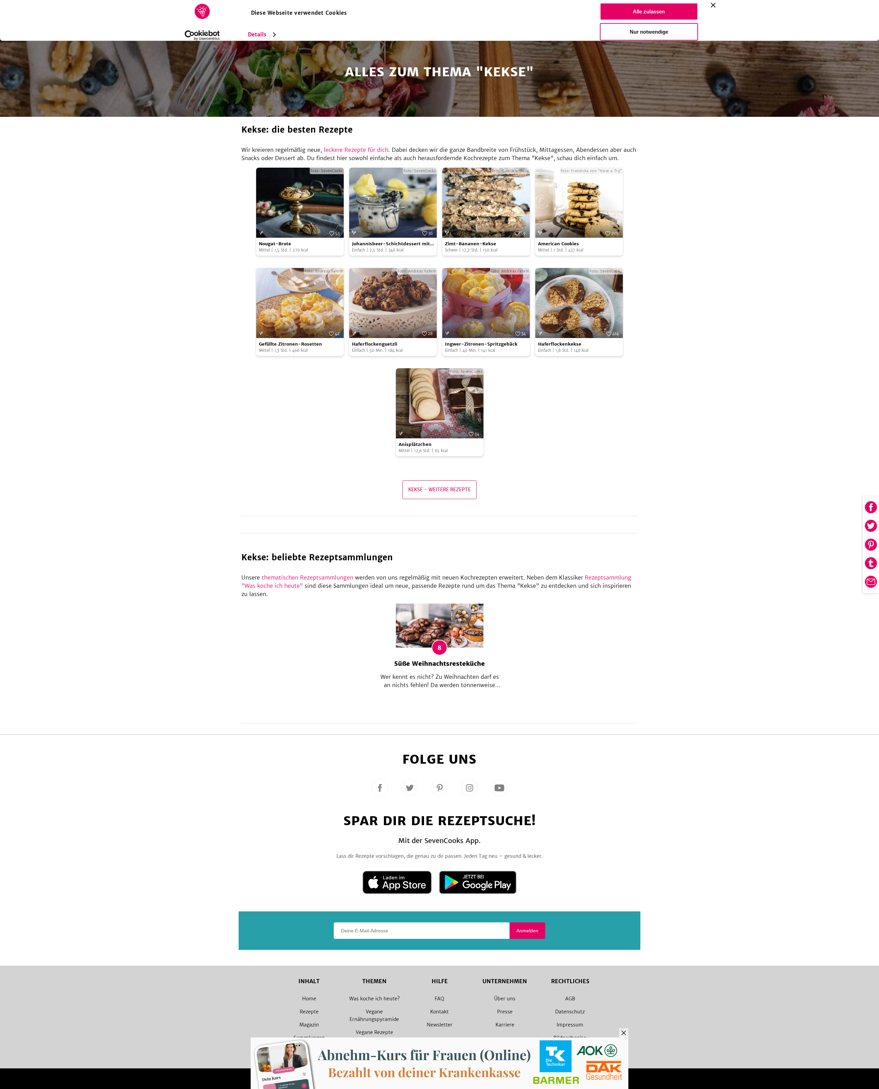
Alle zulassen (649, 11)
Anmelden (527, 930)
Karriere (504, 1025)
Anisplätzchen (415, 444)
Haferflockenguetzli (374, 344)
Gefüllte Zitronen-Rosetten (290, 344)
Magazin (309, 1025)
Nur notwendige (649, 32)
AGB (570, 999)
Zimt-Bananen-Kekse (470, 244)
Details (257, 34)
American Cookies (558, 244)
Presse (505, 1012)
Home (309, 999)
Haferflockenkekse (559, 344)
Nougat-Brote (275, 244)
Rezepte (309, 1012)
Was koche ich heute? (374, 999)
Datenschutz (570, 1012)
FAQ (439, 999)
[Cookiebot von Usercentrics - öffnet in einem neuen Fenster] (202, 35)
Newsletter (440, 1025)
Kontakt (439, 1012)
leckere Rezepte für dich (356, 149)
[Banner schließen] (713, 5)
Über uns (504, 999)
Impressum (570, 1025)
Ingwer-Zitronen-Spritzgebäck (481, 344)
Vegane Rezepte (374, 1032)
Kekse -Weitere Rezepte (439, 489)
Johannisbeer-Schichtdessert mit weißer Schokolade (391, 244)
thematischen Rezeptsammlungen (307, 577)
